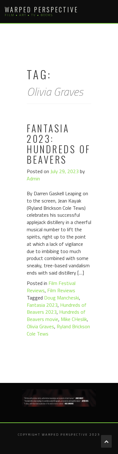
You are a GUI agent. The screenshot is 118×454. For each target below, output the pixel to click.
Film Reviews (61, 290)
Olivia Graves (40, 326)
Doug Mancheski (61, 297)
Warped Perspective (41, 9)
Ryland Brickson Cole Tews (58, 330)
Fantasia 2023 (42, 305)
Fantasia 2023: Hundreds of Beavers (59, 143)
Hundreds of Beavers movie (56, 315)
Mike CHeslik (74, 319)
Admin (33, 178)
